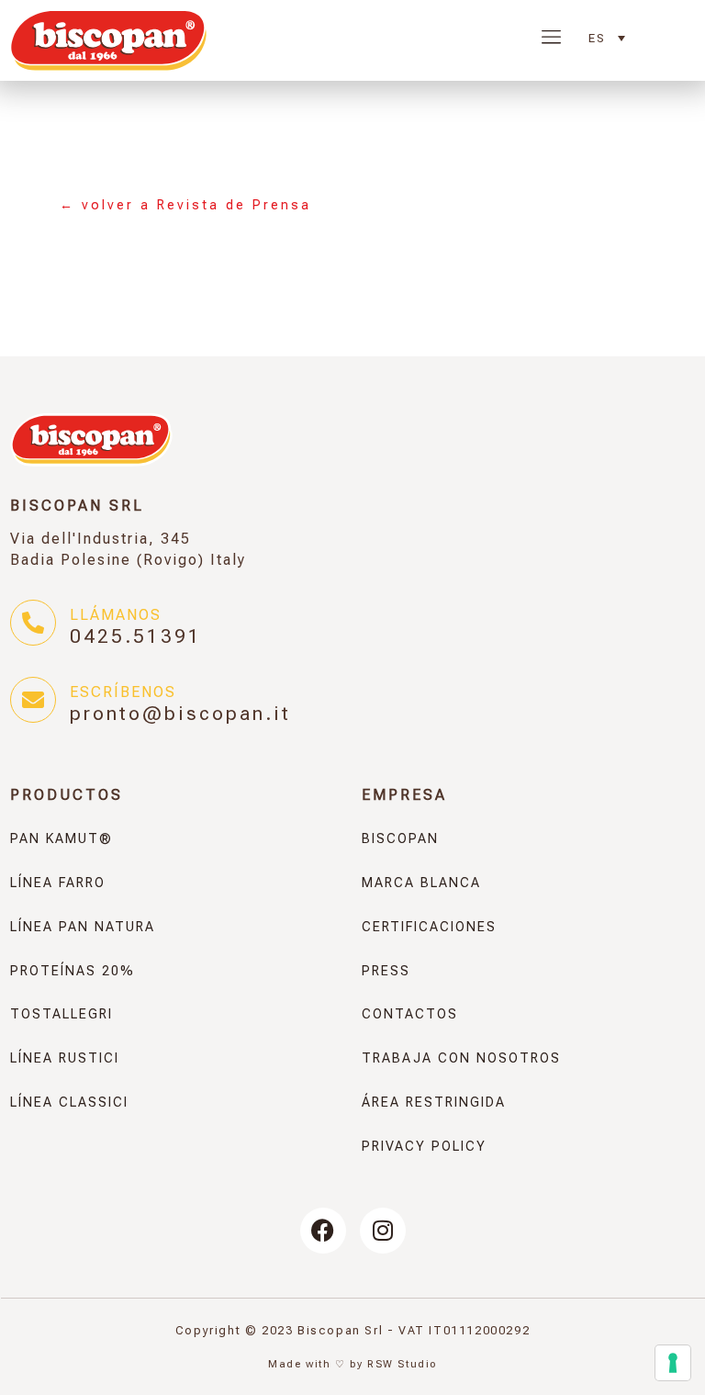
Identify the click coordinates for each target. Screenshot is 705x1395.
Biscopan (400, 839)
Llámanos (116, 615)
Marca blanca (421, 883)
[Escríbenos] (33, 700)
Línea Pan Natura (82, 927)
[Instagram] (383, 1231)
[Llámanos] (33, 623)
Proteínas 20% (72, 971)
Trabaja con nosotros (461, 1058)
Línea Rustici (64, 1058)
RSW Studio (402, 1364)
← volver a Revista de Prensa (185, 205)
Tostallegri (61, 1014)
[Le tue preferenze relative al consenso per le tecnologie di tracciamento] (672, 1362)
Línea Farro (58, 883)
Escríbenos (123, 692)
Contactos (410, 1014)
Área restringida (434, 1102)
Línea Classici (69, 1102)
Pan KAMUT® (61, 839)
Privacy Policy (424, 1146)
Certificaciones (429, 927)
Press (386, 971)
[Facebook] (323, 1231)
